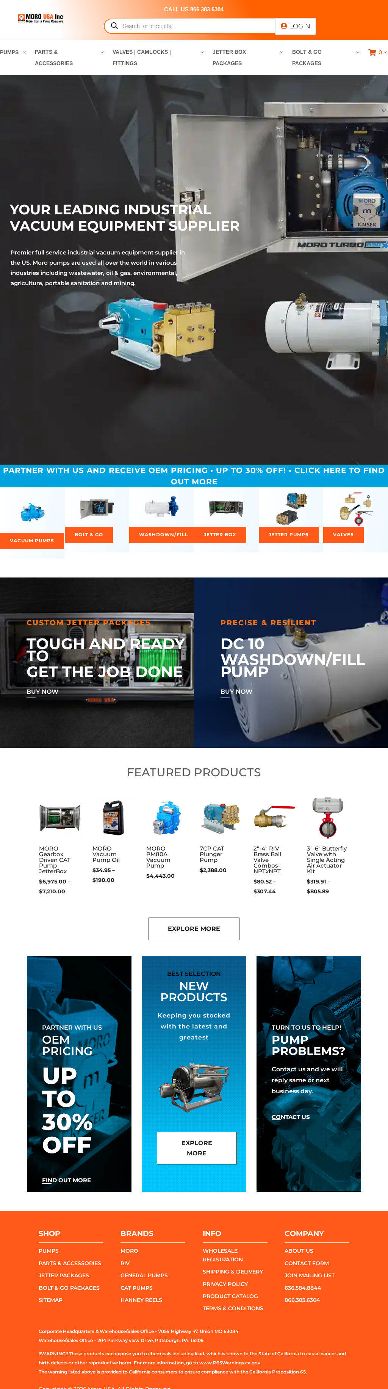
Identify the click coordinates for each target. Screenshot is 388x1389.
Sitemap (51, 1300)
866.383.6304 (302, 1300)
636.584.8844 (303, 1287)
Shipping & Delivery (233, 1271)
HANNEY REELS (141, 1300)
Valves (343, 534)
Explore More (194, 928)
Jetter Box (220, 534)
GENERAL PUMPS (144, 1275)
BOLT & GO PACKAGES (69, 1287)
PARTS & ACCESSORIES (70, 1263)
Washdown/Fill (163, 534)
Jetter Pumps (289, 534)
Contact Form (307, 1263)
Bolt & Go (89, 534)
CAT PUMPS (136, 1287)
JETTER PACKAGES (64, 1275)
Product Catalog (230, 1296)
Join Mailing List (310, 1275)
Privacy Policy (225, 1284)
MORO (129, 1250)
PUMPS (49, 1250)
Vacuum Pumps (32, 540)
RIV (125, 1263)
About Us (299, 1250)
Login (299, 26)
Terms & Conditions (233, 1308)
